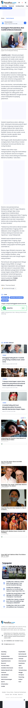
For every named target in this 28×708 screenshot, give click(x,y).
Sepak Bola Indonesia (7, 658)
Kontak (7, 694)
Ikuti (23, 308)
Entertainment (23, 656)
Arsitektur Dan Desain (7, 668)
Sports (3, 681)
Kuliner (20, 679)
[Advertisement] (14, 182)
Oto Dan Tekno (5, 665)
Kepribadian (22, 651)
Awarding (4, 6)
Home (2, 18)
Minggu (21, 672)
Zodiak (4, 355)
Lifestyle (5, 379)
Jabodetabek (5, 674)
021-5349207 (16, 641)
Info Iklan (15, 694)
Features (3, 672)
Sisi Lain (21, 668)
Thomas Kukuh (8, 22)
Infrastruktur (4, 684)
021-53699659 (8, 641)
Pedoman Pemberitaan (20, 692)
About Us (20, 694)
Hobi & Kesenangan (6, 679)
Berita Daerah (10, 18)
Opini (20, 665)
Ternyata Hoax (23, 670)
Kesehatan (22, 663)
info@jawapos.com (9, 644)
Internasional (22, 661)
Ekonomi (3, 663)
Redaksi (4, 692)
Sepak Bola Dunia (6, 661)
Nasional (11, 6)
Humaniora (4, 677)
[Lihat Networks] (19, 2)
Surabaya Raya (20, 6)
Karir (20, 681)
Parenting (21, 677)
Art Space (21, 674)
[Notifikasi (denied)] (22, 2)
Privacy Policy (10, 692)
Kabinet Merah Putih (6, 670)
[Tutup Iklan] (24, 700)
